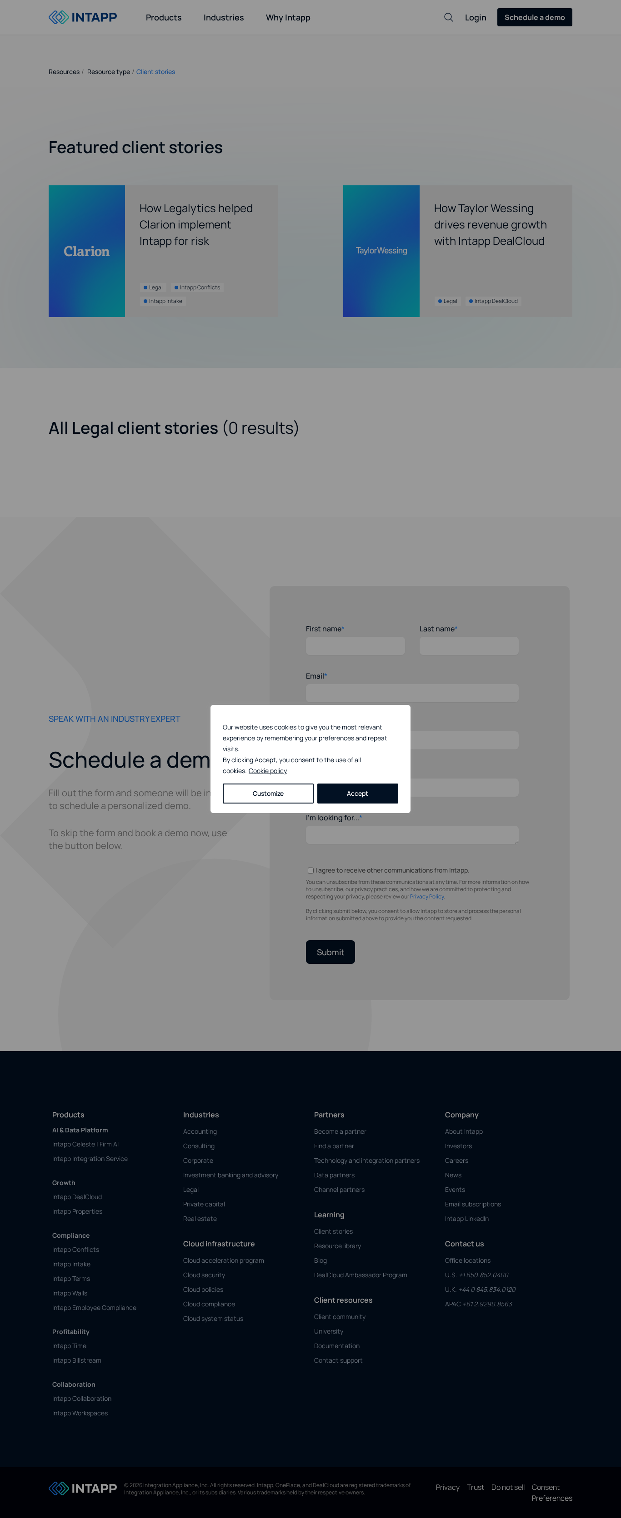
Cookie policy (268, 770)
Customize (268, 793)
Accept (357, 793)
